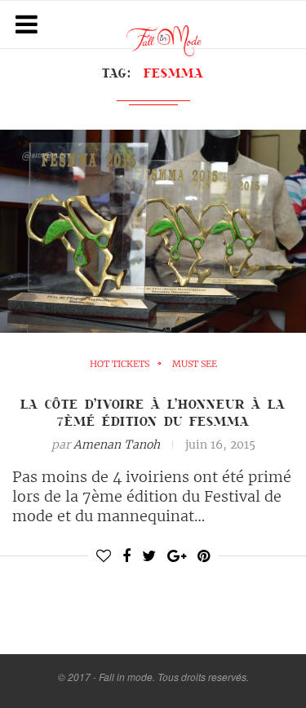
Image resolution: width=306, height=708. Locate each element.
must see (194, 364)
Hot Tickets (119, 364)
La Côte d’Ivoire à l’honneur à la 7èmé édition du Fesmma (153, 412)
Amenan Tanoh (116, 444)
